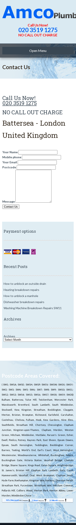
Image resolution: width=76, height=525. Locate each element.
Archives (9, 336)
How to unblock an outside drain (25, 283)
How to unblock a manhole (21, 296)
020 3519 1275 (38, 29)
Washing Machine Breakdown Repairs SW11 (33, 308)
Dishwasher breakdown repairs (24, 302)
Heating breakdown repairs (21, 290)
